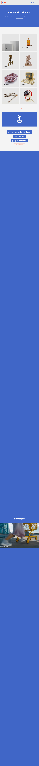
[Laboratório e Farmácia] (28, 42)
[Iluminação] (28, 96)
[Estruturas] (10, 42)
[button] (36, 2)
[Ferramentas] (10, 96)
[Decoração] (10, 78)
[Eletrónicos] (28, 78)
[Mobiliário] (10, 60)
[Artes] (28, 60)
